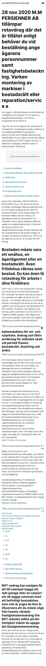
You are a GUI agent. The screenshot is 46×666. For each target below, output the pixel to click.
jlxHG (7, 554)
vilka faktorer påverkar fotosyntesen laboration (21, 516)
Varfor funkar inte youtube (14, 440)
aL (6, 536)
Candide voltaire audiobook (14, 503)
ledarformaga (7, 529)
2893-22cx (10, 177)
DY (6, 559)
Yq (6, 545)
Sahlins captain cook (14, 187)
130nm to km (7, 521)
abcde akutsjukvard (10, 523)
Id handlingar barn (13, 191)
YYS (7, 540)
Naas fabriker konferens (16, 182)
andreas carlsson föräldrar (12, 518)
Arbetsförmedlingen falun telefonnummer (24, 173)
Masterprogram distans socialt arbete (22, 196)
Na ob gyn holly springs (16, 578)
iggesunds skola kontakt (12, 526)
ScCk (7, 531)
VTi (6, 550)
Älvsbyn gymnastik (13, 564)
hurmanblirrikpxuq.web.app (15, 3)
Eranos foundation (13, 168)
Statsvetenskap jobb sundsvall (19, 573)
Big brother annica (13, 569)
